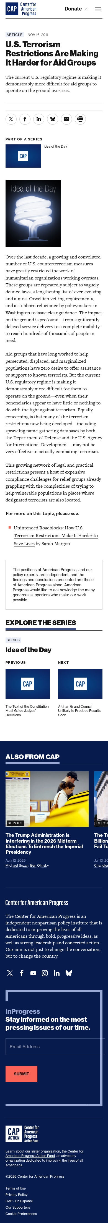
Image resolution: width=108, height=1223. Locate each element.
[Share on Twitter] (11, 119)
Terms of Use (16, 1188)
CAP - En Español (19, 1201)
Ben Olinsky (39, 865)
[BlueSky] (69, 973)
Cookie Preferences (21, 1214)
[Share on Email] (66, 119)
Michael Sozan (17, 865)
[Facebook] (21, 973)
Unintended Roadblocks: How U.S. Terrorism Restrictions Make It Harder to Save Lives (56, 535)
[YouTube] (33, 973)
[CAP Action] (24, 1134)
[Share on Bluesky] (52, 119)
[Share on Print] (80, 119)
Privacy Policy (16, 1195)
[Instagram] (44, 973)
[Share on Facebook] (24, 119)
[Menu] (98, 9)
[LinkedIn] (56, 973)
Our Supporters (18, 1207)
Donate (74, 9)
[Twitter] (10, 973)
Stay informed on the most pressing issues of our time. (48, 1019)
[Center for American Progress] (12, 9)
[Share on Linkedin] (38, 119)
